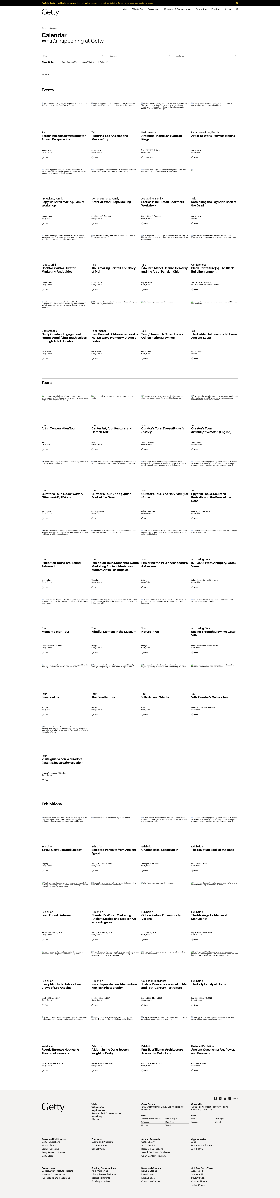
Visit (125, 9)
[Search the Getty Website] (237, 9)
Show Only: (48, 62)
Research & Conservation (177, 9)
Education (201, 9)
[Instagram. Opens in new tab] (225, 1098)
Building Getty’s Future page (122, 3)
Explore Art (153, 9)
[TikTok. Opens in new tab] (229, 1098)
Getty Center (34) (69, 62)
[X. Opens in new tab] (220, 1098)
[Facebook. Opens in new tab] (215, 1098)
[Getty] (50, 12)
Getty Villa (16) (88, 62)
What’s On (137, 9)
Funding (215, 9)
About (228, 9)
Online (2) (104, 62)
